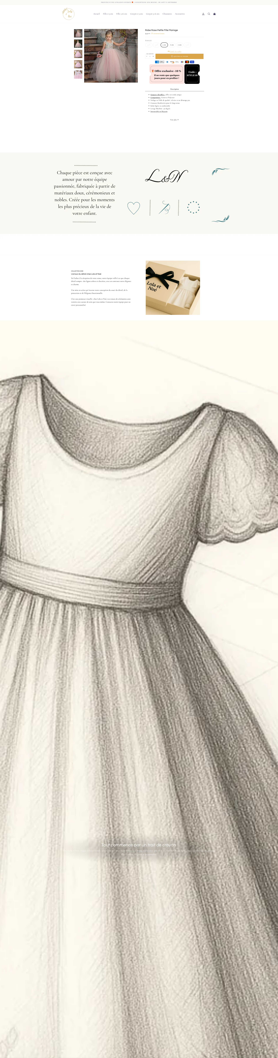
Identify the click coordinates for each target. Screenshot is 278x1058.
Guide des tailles (175, 52)
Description (174, 89)
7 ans (179, 45)
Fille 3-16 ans (121, 13)
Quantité (150, 54)
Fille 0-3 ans (108, 13)
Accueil (96, 13)
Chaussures (167, 13)
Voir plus (173, 120)
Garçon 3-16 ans (152, 13)
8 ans (187, 45)
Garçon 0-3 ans (136, 13)
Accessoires (180, 13)
